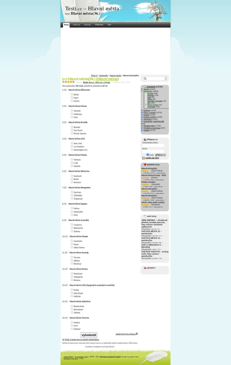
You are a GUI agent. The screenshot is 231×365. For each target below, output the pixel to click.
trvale (151, 155)
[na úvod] (115, 11)
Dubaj (76, 290)
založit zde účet (152, 158)
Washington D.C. (81, 150)
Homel (76, 101)
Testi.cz (94, 76)
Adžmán (77, 296)
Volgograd (78, 277)
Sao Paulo (78, 130)
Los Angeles (79, 147)
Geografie (103, 76)
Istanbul (77, 329)
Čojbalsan (78, 199)
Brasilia (77, 127)
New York (78, 143)
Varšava (77, 160)
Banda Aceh (79, 306)
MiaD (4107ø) (96, 82)
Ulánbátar (78, 195)
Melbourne (78, 228)
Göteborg (78, 114)
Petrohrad (78, 274)
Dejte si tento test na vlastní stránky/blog (82, 340)
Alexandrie (78, 212)
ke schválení (81, 357)
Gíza (76, 215)
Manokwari (78, 309)
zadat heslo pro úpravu (126, 334)
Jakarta (77, 313)
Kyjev (76, 98)
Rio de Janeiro (80, 133)
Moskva (77, 280)
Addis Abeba (79, 248)
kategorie (151, 87)
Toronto (77, 257)
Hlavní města (115, 76)
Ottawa (77, 261)
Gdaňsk (77, 166)
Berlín (76, 179)
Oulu (76, 117)
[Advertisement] (115, 51)
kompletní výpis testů (71, 358)
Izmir (76, 326)
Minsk (76, 95)
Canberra (78, 225)
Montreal (77, 264)
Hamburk (78, 176)
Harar (76, 244)
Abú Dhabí (78, 293)
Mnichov (77, 182)
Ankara (77, 323)
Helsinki (77, 111)
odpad (69, 357)
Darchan (77, 192)
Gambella (78, 241)
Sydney (77, 231)
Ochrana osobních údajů (110, 357)
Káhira (76, 208)
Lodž (76, 163)
